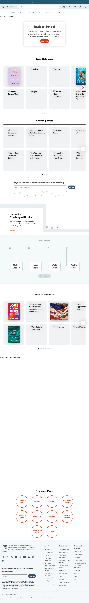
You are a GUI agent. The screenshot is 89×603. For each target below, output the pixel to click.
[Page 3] (46, 113)
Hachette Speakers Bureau (64, 566)
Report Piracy (78, 570)
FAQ (60, 576)
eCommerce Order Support (64, 561)
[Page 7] (49, 348)
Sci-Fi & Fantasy (67, 516)
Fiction (52, 501)
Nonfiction (37, 516)
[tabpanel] (44, 90)
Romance (52, 516)
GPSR (75, 579)
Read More (44, 41)
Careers (61, 570)
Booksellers (62, 585)
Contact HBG (63, 573)
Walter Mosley (55, 266)
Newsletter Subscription (48, 559)
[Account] (80, 6)
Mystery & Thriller (22, 516)
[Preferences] (75, 6)
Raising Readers (64, 582)
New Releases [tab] (44, 59)
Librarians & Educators (62, 556)
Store (39, 12)
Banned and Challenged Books (49, 564)
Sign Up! (68, 7)
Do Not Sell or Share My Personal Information (80, 565)
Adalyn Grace (74, 266)
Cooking (37, 501)
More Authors (43, 276)
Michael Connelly (16, 266)
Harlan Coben (36, 266)
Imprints (48, 12)
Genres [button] (12, 12)
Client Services (63, 552)
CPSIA (76, 576)
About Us (47, 549)
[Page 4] (43, 348)
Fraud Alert (77, 573)
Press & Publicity (49, 585)
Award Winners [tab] (44, 294)
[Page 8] (50, 348)
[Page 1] (43, 113)
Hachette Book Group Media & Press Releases (48, 580)
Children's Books (22, 501)
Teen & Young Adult (37, 531)
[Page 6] (47, 348)
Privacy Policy (78, 554)
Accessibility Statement (48, 574)
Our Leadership (48, 552)
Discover (31, 12)
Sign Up (71, 187)
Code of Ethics (78, 560)
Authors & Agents (64, 549)
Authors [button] (21, 12)
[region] (44, 87)
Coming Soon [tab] (44, 120)
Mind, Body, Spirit (67, 501)
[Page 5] (45, 348)
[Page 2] (44, 113)
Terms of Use (77, 551)
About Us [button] (58, 12)
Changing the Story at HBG (50, 569)
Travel (52, 531)
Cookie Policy (78, 557)
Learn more (13, 230)
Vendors (61, 579)
